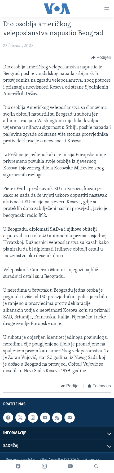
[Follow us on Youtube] (45, 418)
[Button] (101, 57)
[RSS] (57, 418)
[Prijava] (69, 418)
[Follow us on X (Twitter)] (20, 418)
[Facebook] (18, 466)
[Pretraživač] (96, 466)
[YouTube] (70, 466)
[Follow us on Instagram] (33, 418)
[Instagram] (44, 466)
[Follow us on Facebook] (8, 418)
